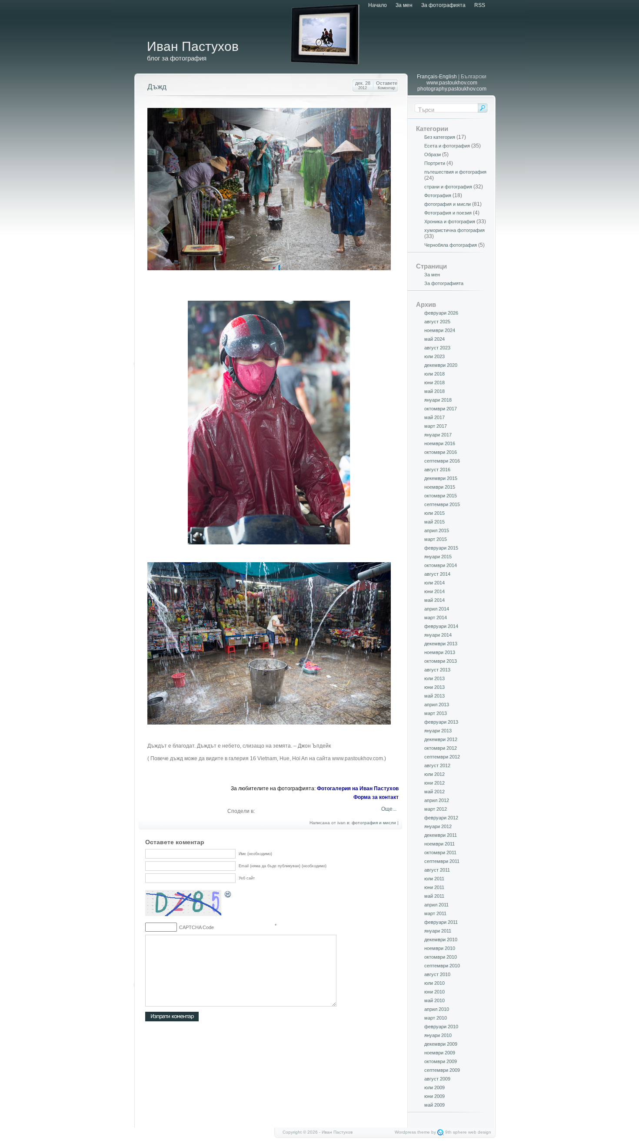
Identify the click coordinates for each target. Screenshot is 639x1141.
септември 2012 (442, 756)
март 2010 (435, 1017)
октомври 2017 (440, 408)
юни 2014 (434, 591)
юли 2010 (434, 983)
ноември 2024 (439, 330)
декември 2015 (440, 478)
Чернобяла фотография (450, 245)
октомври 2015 (440, 495)
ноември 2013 (439, 652)
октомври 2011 (440, 852)
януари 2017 (438, 434)
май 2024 (434, 339)
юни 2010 (434, 991)
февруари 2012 (441, 817)
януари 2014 (438, 635)
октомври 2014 (440, 565)
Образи (432, 154)
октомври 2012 (440, 748)
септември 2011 (441, 861)
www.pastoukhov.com (451, 83)
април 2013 (436, 704)
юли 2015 (434, 513)
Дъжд (156, 87)
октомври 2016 (440, 452)
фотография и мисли (374, 822)
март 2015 (435, 539)
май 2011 (434, 896)
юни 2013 (434, 687)
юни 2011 (434, 887)
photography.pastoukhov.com (451, 89)
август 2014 (437, 574)
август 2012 (437, 765)
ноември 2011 (439, 843)
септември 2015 (442, 504)
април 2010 (436, 1009)
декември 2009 (440, 1044)
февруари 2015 (441, 547)
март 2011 (435, 913)
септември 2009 (442, 1070)
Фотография (437, 195)
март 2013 (435, 713)
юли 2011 (434, 878)
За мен (404, 5)
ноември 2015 (439, 487)
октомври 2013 (440, 661)
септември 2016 (442, 460)
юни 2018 (434, 382)
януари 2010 (438, 1035)
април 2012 (436, 800)
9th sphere (456, 1132)
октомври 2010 (440, 957)
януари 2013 (438, 730)
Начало (377, 5)
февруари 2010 (441, 1026)
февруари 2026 (441, 312)
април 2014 (436, 608)
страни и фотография (448, 186)
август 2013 (437, 669)
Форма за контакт (376, 797)
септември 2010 (442, 965)
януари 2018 (438, 400)
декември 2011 (440, 835)
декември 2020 (440, 365)
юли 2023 (434, 356)
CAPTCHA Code (196, 927)
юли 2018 (434, 373)
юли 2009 (434, 1087)
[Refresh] (228, 895)
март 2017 (435, 426)
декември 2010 (440, 939)
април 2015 (436, 530)
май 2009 (434, 1104)
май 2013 (434, 695)
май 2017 (434, 417)
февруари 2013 (441, 722)
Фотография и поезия (448, 212)
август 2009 (437, 1078)
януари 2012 (438, 826)
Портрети (434, 163)
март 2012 (435, 809)
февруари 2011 (441, 922)
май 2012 (434, 791)
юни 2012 (434, 782)
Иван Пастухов (193, 46)
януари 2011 (437, 930)
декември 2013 (440, 643)
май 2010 (434, 1000)
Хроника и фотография (449, 221)
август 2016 (437, 469)
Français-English (437, 77)
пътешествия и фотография (455, 172)
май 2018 (434, 391)
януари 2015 (438, 556)
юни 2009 (434, 1096)
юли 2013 (434, 678)
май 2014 (434, 600)
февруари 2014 (441, 626)
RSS (479, 5)
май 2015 (434, 521)
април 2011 (436, 904)
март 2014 (435, 617)
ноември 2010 (439, 948)
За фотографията (443, 5)
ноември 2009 (439, 1052)
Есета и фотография (447, 145)
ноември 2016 (439, 443)
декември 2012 (440, 739)
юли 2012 (434, 774)
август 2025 (437, 321)
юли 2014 (434, 582)
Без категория (439, 137)
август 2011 (437, 870)
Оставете (386, 85)
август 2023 (437, 347)
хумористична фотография (454, 230)
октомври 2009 (440, 1061)
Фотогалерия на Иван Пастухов (358, 788)
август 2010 (437, 974)
